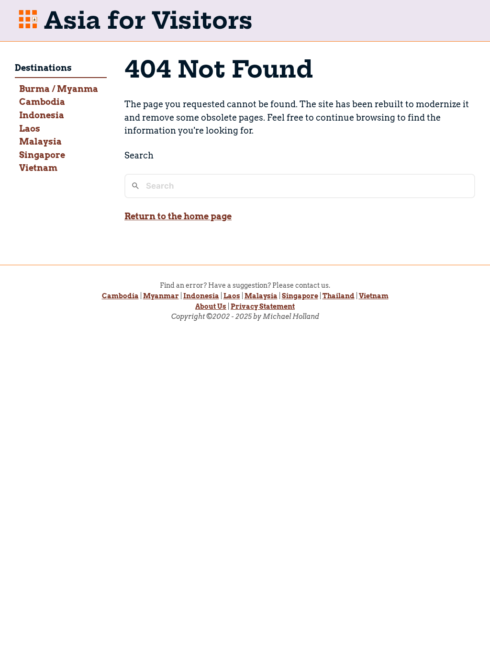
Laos (29, 128)
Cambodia (42, 101)
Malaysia (40, 141)
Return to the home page (178, 216)
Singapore (42, 154)
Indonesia (41, 115)
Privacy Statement (263, 306)
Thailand (339, 296)
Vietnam (38, 167)
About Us (210, 306)
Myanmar (161, 296)
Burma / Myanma (58, 88)
